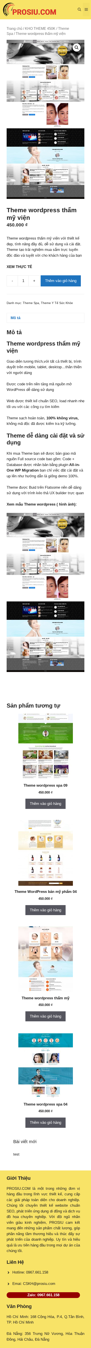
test (16, 1154)
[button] (79, 9)
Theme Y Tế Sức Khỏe (57, 303)
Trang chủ (14, 28)
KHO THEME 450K (40, 28)
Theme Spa (31, 303)
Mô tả (15, 318)
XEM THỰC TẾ (20, 267)
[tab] (45, 318)
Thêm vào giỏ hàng (60, 281)
